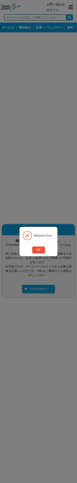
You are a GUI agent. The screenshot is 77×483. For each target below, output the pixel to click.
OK (39, 249)
